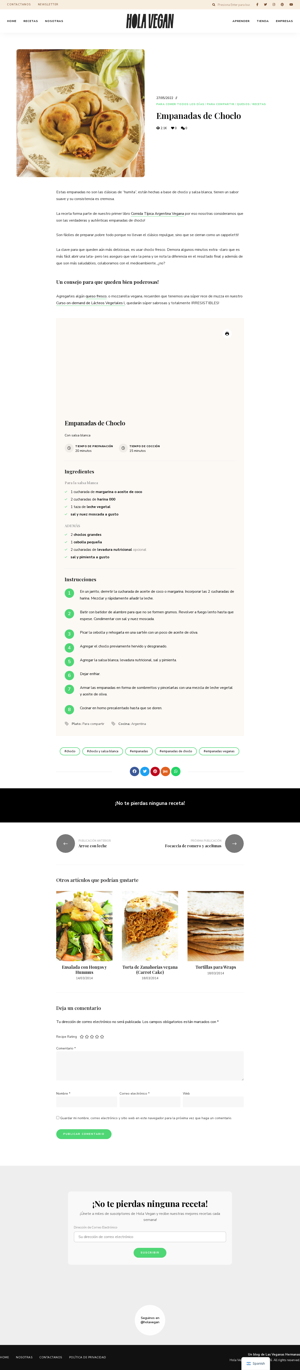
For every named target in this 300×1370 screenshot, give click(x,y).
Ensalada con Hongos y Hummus (84, 969)
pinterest (282, 4)
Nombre (63, 1093)
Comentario (66, 1048)
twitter (265, 4)
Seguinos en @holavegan (150, 1320)
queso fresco (96, 296)
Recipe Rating (66, 1036)
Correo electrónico (135, 1093)
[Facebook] (134, 771)
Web (186, 1093)
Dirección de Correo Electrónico (95, 1227)
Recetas (259, 104)
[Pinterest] (155, 771)
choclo (70, 751)
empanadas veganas (220, 751)
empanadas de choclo (176, 751)
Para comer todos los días (180, 104)
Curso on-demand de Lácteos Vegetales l (90, 303)
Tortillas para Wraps (215, 967)
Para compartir (220, 104)
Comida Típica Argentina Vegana (157, 213)
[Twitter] (145, 771)
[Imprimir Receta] (227, 333)
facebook (257, 4)
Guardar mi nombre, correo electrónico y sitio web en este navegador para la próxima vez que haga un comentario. (146, 1118)
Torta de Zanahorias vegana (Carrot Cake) (150, 969)
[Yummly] (165, 771)
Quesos (243, 104)
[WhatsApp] (175, 771)
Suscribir (150, 1252)
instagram (274, 4)
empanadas (140, 751)
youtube (291, 4)
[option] (84, 936)
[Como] (124, 771)
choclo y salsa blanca (103, 751)
